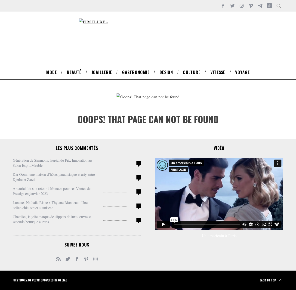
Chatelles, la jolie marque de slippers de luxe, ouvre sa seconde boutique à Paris (52, 219)
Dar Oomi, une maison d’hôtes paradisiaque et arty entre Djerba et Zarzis (54, 177)
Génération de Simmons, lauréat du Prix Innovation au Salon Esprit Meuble (52, 163)
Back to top (267, 280)
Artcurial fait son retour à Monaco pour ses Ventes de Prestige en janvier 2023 (51, 191)
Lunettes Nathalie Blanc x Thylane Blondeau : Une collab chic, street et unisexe (50, 205)
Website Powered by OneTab (49, 280)
